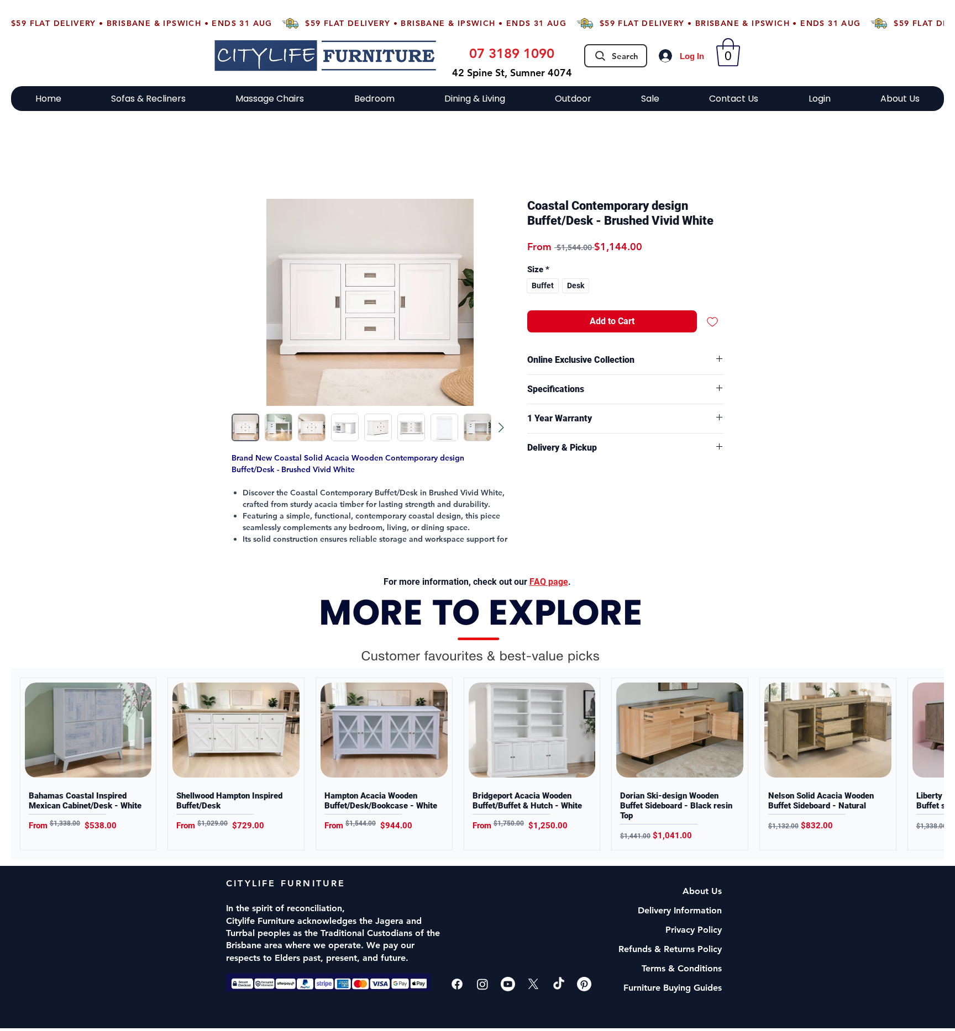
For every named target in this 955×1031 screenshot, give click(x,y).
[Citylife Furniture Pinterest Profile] (584, 984)
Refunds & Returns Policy (670, 949)
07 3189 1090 (511, 53)
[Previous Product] (21, 764)
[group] (477, 764)
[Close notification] (937, 965)
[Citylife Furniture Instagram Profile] (482, 984)
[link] (728, 52)
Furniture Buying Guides (672, 987)
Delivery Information (680, 910)
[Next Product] (933, 764)
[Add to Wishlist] (712, 321)
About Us (702, 891)
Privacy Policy (693, 929)
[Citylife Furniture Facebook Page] (457, 984)
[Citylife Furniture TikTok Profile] (559, 984)
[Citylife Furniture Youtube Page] (508, 984)
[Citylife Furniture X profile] (533, 984)
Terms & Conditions (682, 968)
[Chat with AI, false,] (934, 1010)
